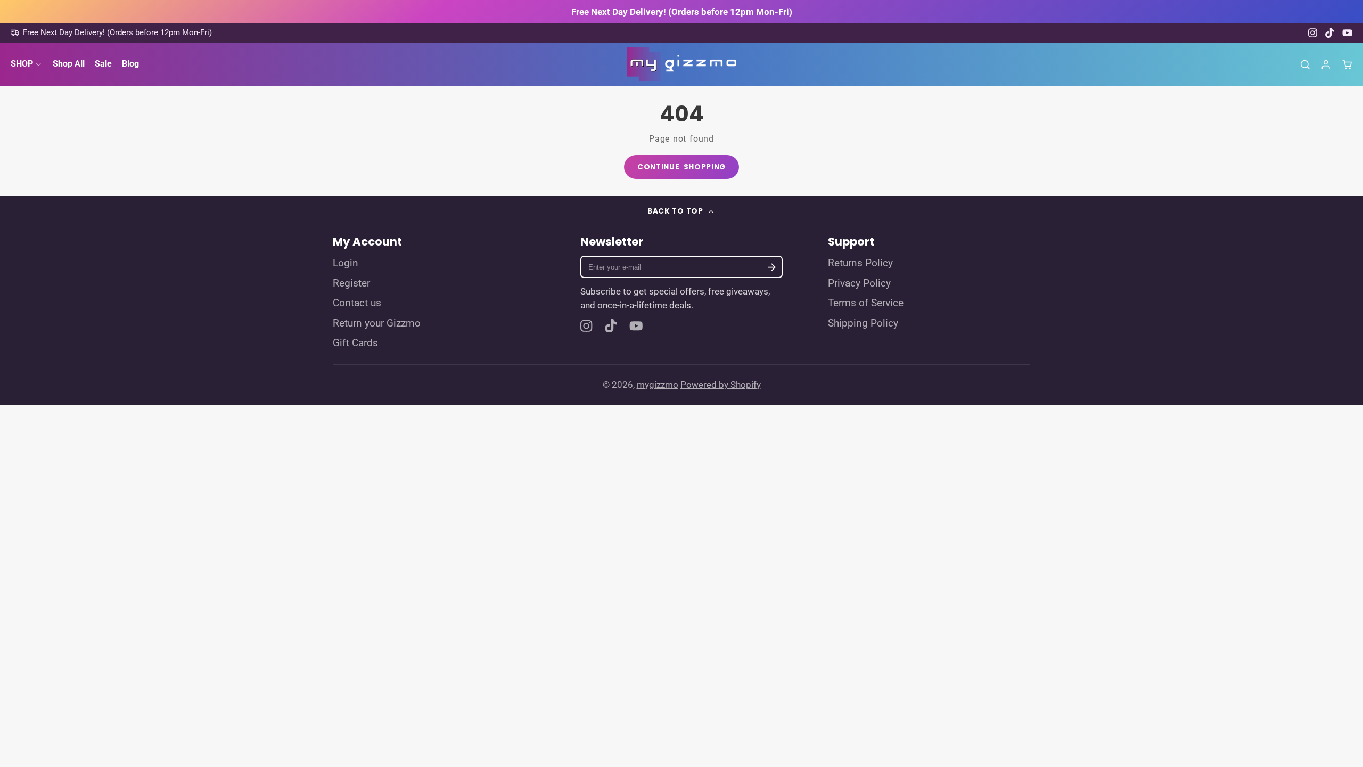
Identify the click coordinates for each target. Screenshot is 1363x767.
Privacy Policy (859, 283)
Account (1325, 64)
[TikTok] (1330, 33)
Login (345, 263)
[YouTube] (1347, 33)
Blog (130, 64)
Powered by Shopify (720, 384)
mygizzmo (657, 384)
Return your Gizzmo (377, 323)
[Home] (681, 64)
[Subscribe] (772, 267)
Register (351, 283)
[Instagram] (1313, 33)
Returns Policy (860, 263)
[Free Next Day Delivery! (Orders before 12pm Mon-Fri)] (111, 33)
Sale (103, 64)
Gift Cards (355, 343)
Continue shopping (681, 167)
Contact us (357, 303)
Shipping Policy (863, 323)
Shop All (69, 64)
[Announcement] (681, 11)
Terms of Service (866, 303)
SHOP (22, 64)
